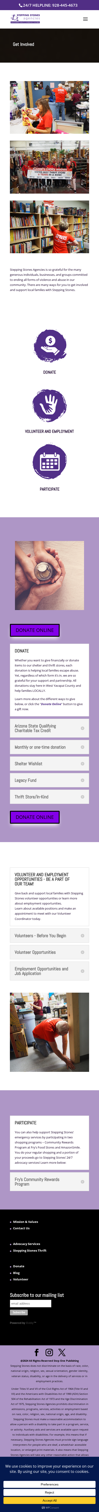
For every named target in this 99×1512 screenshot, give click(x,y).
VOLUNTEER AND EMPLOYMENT (49, 431)
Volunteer (20, 1279)
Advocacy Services (26, 1244)
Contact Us (21, 1228)
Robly (30, 1323)
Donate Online (51, 704)
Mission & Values (25, 1222)
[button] (85, 22)
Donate (18, 1266)
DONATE (49, 372)
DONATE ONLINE (35, 630)
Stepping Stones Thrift (30, 1250)
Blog (16, 1273)
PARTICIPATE (49, 489)
